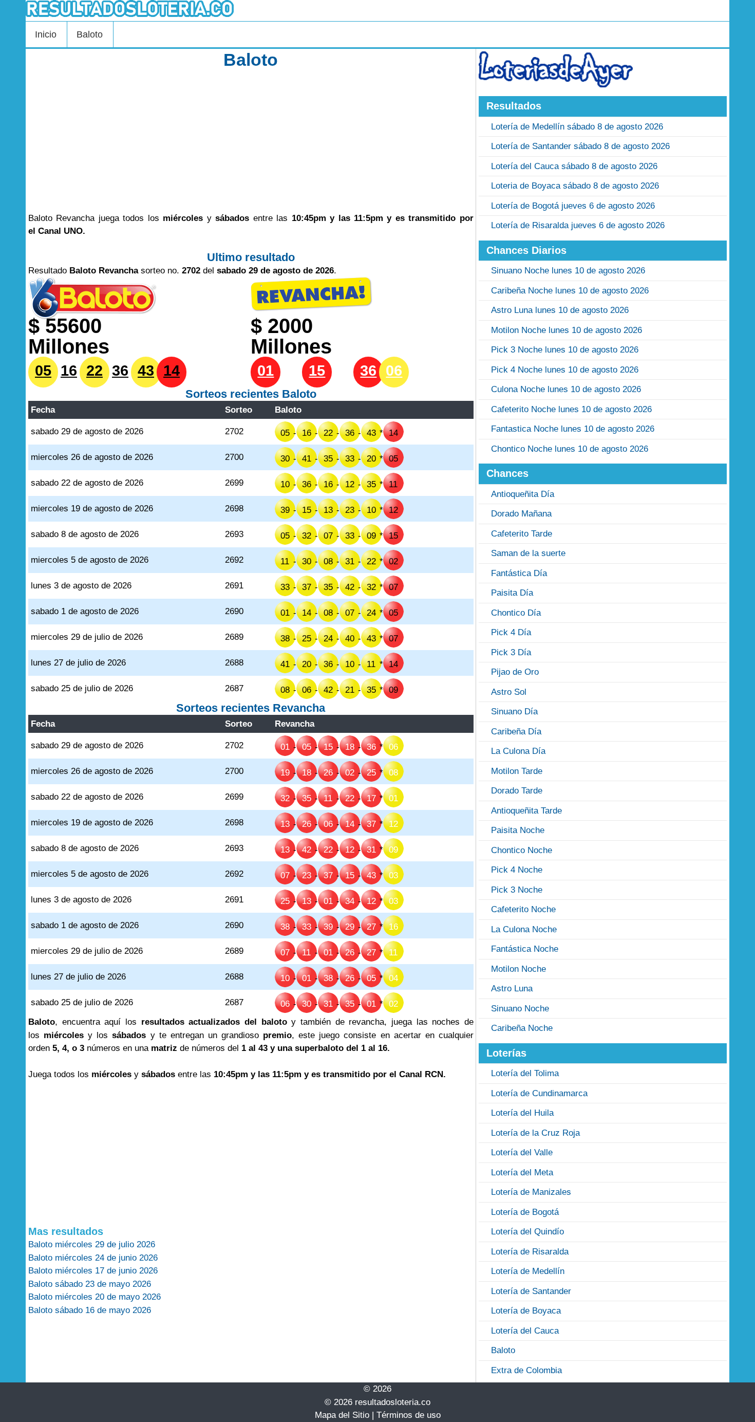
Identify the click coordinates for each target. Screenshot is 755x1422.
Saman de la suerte (528, 553)
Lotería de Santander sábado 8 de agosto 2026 (580, 146)
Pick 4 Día (511, 632)
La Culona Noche (524, 929)
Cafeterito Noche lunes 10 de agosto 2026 (571, 409)
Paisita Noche (517, 830)
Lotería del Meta (522, 1172)
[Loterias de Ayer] (556, 84)
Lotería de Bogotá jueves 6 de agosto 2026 (573, 206)
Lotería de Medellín (527, 1271)
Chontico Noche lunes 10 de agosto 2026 (569, 449)
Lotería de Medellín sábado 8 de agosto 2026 (577, 127)
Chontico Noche (521, 850)
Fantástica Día (519, 573)
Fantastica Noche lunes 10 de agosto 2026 (572, 429)
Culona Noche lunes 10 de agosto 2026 (566, 389)
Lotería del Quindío (527, 1231)
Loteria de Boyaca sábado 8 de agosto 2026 (575, 186)
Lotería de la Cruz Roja (535, 1133)
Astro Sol (508, 692)
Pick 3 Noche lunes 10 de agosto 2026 (564, 350)
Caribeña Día (516, 731)
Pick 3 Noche (516, 890)
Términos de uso (408, 1415)
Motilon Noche (518, 969)
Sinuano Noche (520, 1008)
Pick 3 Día (511, 652)
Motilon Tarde (516, 771)
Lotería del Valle (522, 1152)
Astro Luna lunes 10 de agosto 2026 (560, 310)
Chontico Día (516, 613)
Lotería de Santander (531, 1291)
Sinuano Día (514, 711)
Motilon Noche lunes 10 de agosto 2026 (566, 330)
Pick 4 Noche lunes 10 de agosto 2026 (564, 370)
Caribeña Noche (522, 1028)
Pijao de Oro (515, 672)
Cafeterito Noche (523, 909)
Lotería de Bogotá (525, 1212)
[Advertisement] (251, 140)
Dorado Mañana (521, 514)
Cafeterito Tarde (521, 534)
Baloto (90, 34)
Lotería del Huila (522, 1113)
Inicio (45, 34)
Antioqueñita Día (522, 494)
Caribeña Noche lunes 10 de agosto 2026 (570, 291)
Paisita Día (512, 593)
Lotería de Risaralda (530, 1252)
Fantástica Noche (524, 949)
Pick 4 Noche (516, 870)
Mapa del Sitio (342, 1415)
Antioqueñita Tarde (526, 811)
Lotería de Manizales (531, 1192)
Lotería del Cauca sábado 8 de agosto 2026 (574, 166)
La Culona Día (518, 751)
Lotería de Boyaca (526, 1311)
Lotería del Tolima (525, 1073)
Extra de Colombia (526, 1370)
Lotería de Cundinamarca (539, 1093)
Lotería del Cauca (525, 1331)
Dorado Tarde (516, 791)
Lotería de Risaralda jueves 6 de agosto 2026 (578, 225)
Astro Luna (512, 988)
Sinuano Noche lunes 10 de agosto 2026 (568, 270)
